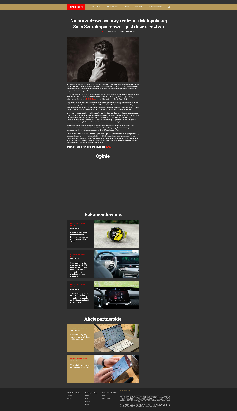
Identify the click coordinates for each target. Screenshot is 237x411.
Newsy (104, 31)
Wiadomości (96, 7)
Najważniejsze (112, 7)
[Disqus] (103, 183)
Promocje (138, 7)
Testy (127, 7)
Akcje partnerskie (155, 7)
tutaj (108, 146)
